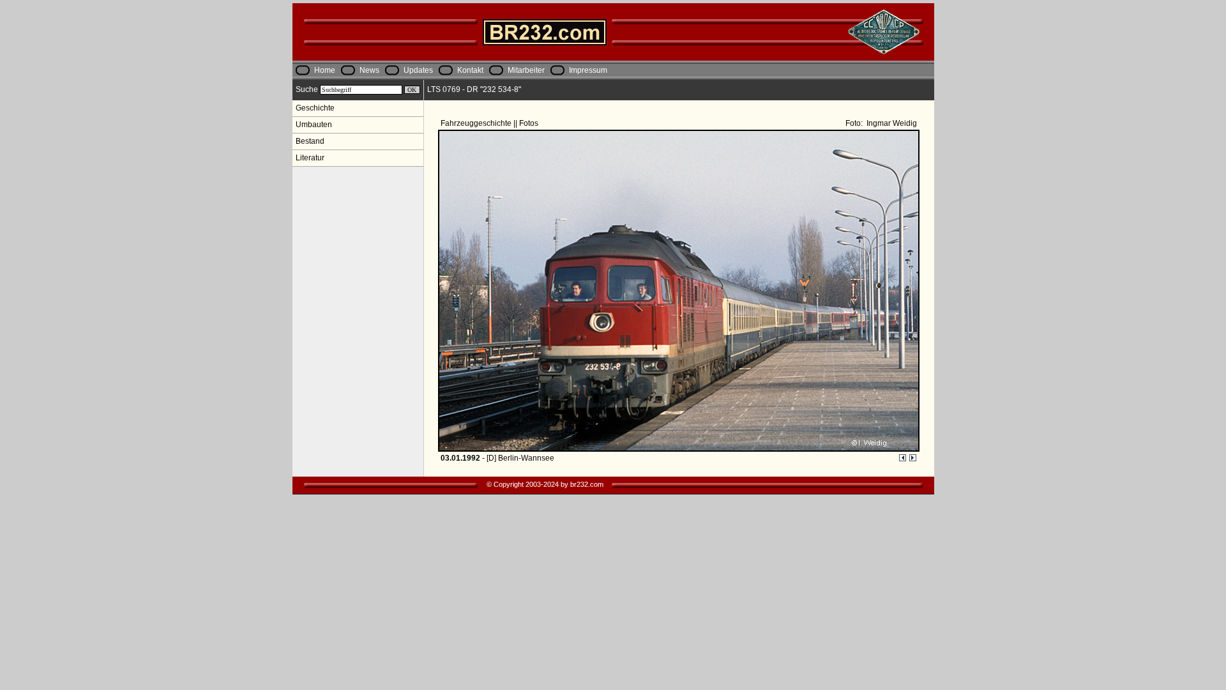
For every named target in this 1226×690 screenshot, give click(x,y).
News (369, 70)
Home (324, 70)
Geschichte (315, 107)
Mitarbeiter (526, 70)
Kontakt (470, 70)
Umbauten (314, 124)
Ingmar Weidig (891, 123)
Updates (418, 70)
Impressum (588, 70)
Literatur (310, 157)
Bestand (310, 141)
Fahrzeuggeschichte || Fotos (490, 123)
